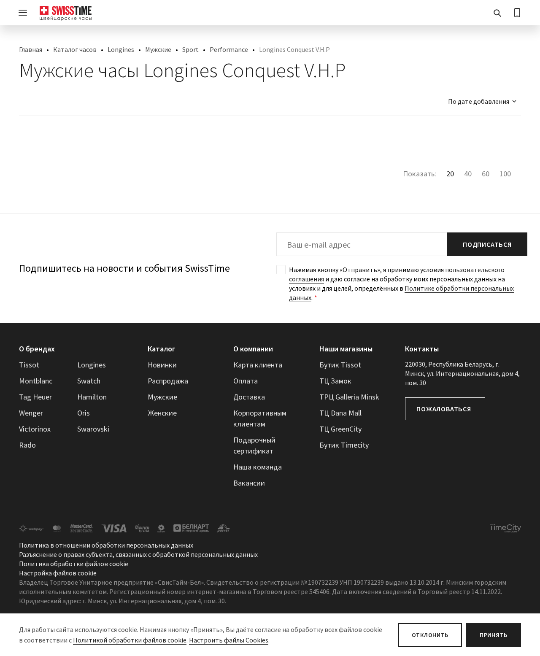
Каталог (162, 349)
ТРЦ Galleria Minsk (349, 397)
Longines (121, 49)
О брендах (37, 349)
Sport (190, 49)
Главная (30, 49)
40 (468, 173)
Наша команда (257, 467)
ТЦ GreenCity (340, 429)
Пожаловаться (443, 409)
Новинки (162, 365)
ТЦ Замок (335, 381)
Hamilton (92, 397)
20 (450, 173)
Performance (229, 49)
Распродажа (168, 381)
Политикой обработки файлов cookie (129, 640)
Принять (494, 635)
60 (485, 173)
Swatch (88, 381)
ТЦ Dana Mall (340, 413)
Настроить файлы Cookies (228, 640)
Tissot (29, 365)
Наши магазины (346, 349)
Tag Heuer (35, 397)
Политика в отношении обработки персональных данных (106, 545)
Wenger (31, 413)
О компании (253, 349)
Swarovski (93, 429)
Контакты (422, 349)
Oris (83, 413)
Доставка (249, 397)
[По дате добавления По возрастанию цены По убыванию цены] (478, 101)
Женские (162, 413)
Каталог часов (75, 49)
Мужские (158, 49)
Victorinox (35, 429)
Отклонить (430, 635)
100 (505, 173)
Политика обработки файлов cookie (73, 563)
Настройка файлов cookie (58, 573)
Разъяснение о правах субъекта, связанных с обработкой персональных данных (138, 554)
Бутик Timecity (344, 445)
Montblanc (35, 381)
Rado (27, 445)
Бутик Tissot (340, 365)
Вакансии (249, 483)
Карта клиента (257, 365)
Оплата (245, 381)
